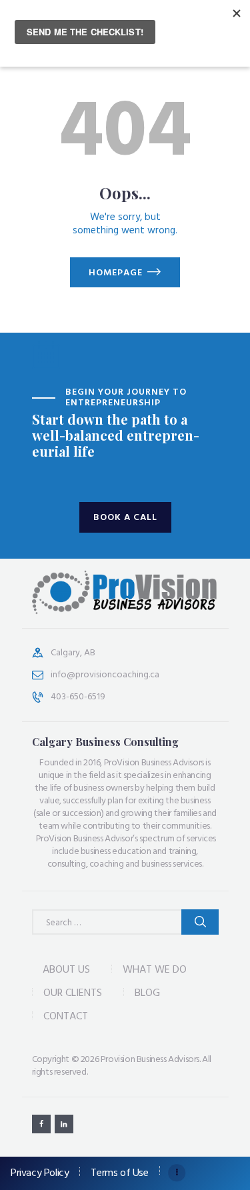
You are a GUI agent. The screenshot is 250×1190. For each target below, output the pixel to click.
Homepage (116, 273)
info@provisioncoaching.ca (105, 675)
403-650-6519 (78, 697)
